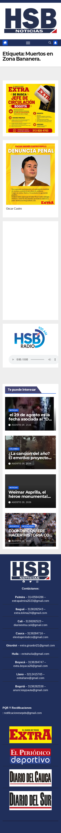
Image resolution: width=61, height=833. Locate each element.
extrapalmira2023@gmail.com (30, 600)
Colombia (14, 449)
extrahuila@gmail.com (35, 653)
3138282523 (33, 621)
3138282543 (35, 609)
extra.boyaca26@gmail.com (30, 665)
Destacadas (28, 526)
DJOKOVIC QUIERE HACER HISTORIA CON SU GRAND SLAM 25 (30, 535)
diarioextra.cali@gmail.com (30, 625)
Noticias (13, 410)
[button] (49, 42)
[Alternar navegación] (28, 42)
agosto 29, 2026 (21, 425)
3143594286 (36, 597)
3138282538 (36, 686)
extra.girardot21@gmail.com (37, 645)
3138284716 (35, 633)
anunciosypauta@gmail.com (30, 690)
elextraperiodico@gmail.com (30, 637)
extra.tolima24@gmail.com (30, 613)
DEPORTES (14, 526)
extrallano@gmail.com (30, 678)
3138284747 (36, 662)
